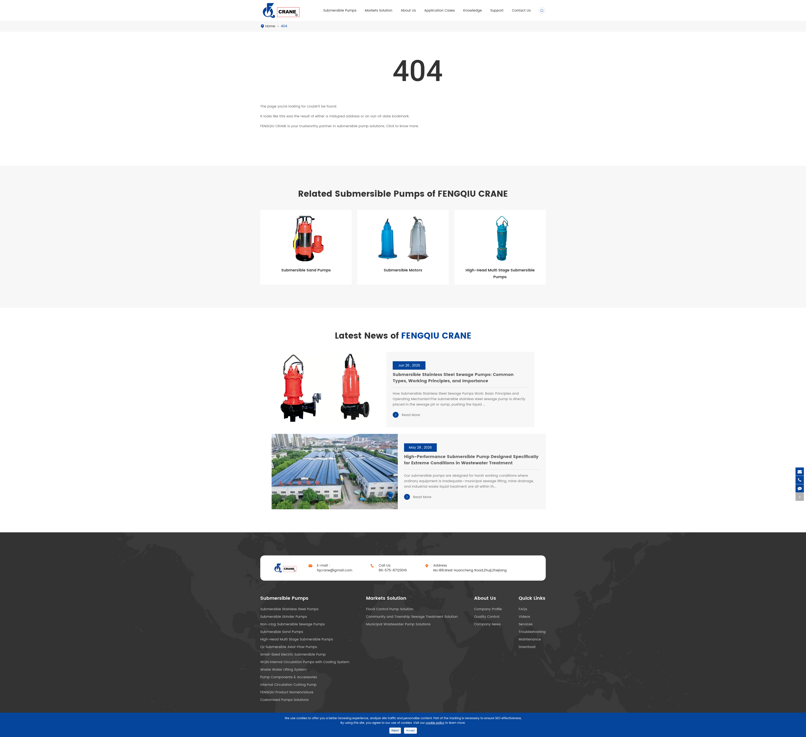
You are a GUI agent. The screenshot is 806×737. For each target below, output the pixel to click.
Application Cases (439, 10)
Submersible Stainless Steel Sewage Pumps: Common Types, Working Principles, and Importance (453, 378)
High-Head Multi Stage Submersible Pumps (500, 273)
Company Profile (488, 609)
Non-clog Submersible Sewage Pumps (292, 624)
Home (270, 26)
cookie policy (435, 722)
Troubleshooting (532, 632)
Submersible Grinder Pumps (283, 616)
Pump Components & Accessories (288, 677)
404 (284, 26)
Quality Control (486, 616)
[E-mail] (800, 471)
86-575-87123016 (393, 570)
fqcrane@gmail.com (334, 570)
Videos (524, 616)
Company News (487, 624)
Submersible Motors (403, 270)
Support (497, 10)
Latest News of (403, 336)
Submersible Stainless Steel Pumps (289, 609)
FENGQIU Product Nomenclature (286, 692)
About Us (408, 10)
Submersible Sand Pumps (306, 270)
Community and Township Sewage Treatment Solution (412, 616)
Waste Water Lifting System (283, 669)
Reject (395, 731)
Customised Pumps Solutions (284, 700)
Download (527, 647)
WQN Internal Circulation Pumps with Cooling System (304, 662)
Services (526, 624)
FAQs (523, 609)
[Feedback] (800, 488)
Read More (407, 415)
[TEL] (800, 480)
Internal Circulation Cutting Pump (288, 684)
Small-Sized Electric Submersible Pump (293, 654)
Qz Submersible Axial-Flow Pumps (288, 647)
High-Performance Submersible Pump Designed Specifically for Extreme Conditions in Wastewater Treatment (471, 460)
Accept (410, 731)
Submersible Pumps (339, 10)
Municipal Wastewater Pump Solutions (398, 624)
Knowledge (472, 10)
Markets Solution (378, 10)
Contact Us (521, 10)
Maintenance (530, 639)
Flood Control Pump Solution (389, 609)
